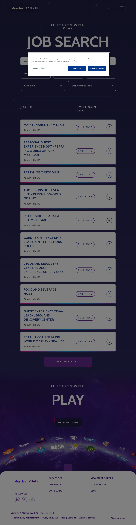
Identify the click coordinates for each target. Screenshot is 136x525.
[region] (69, 64)
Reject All (77, 68)
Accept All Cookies (97, 68)
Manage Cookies (38, 68)
